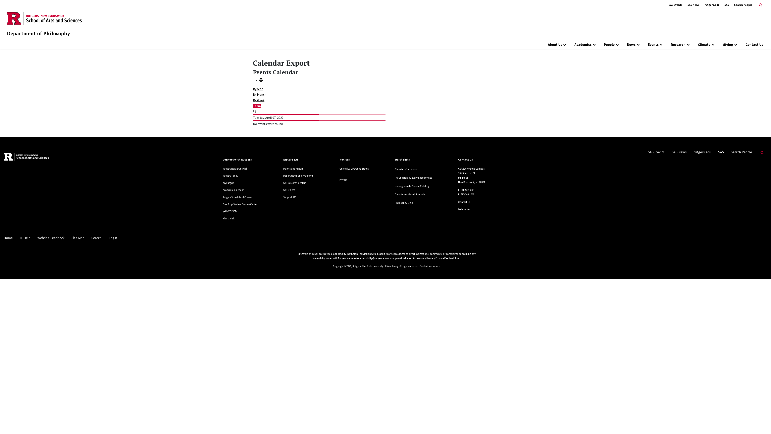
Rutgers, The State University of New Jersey (375, 266)
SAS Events (675, 5)
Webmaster (464, 209)
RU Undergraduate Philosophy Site (413, 177)
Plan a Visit (229, 218)
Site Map (77, 238)
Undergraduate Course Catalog (412, 186)
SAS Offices (289, 189)
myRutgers (228, 182)
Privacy (343, 179)
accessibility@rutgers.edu (373, 258)
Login (113, 238)
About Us (555, 44)
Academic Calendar (233, 189)
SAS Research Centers (294, 182)
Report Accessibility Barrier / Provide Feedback (430, 258)
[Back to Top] (762, 424)
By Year (258, 89)
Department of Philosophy (38, 33)
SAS (726, 5)
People (609, 44)
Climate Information (406, 169)
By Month (259, 94)
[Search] (254, 111)
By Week (258, 100)
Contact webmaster (430, 266)
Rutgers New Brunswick (235, 168)
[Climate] (713, 44)
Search (96, 238)
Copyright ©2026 (342, 266)
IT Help (25, 238)
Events (653, 44)
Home (8, 238)
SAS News (693, 5)
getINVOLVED (230, 211)
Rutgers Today (230, 175)
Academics (583, 44)
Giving (728, 44)
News (631, 44)
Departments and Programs (298, 175)
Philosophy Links (404, 202)
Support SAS (289, 197)
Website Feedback (50, 238)
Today (257, 106)
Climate (704, 44)
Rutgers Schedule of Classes (237, 197)
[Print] (261, 80)
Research (678, 44)
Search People (743, 5)
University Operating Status (354, 168)
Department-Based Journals (410, 194)
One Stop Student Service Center (240, 204)
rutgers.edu (712, 5)
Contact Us (754, 44)
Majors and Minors (293, 168)
